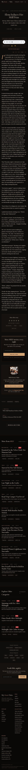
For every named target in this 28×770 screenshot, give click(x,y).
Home (3, 10)
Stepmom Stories (18, 647)
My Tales (7, 2)
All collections (5, 739)
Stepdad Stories (18, 725)
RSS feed (17, 702)
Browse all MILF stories (14, 425)
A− (16, 52)
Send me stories (14, 354)
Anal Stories (17, 732)
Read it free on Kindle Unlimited (14, 386)
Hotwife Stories (18, 728)
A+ (19, 52)
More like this (8, 325)
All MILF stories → (22, 441)
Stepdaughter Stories (19, 715)
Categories (17, 1)
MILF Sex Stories (9, 647)
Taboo (6, 655)
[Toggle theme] (25, 2)
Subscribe (22, 676)
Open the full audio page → (14, 48)
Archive (16, 700)
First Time (6, 657)
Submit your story (5, 745)
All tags (3, 741)
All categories (4, 738)
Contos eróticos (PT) (6, 759)
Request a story (18, 706)
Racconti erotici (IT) (6, 757)
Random (16, 698)
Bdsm (14, 660)
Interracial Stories (18, 723)
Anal (23, 657)
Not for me (14, 328)
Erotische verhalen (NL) (7, 755)
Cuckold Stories (18, 719)
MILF (7, 10)
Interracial (12, 657)
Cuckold (21, 655)
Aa (13, 52)
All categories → (22, 592)
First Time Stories (18, 727)
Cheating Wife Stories (14, 650)
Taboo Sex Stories (19, 711)
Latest (16, 696)
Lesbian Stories (18, 730)
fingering (17, 401)
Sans (22, 52)
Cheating (11, 655)
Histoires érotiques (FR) (6, 751)
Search (21, 1)
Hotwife (16, 655)
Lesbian (18, 657)
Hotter (15, 325)
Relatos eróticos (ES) (6, 753)
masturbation (10, 401)
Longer (20, 325)
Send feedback (18, 704)
